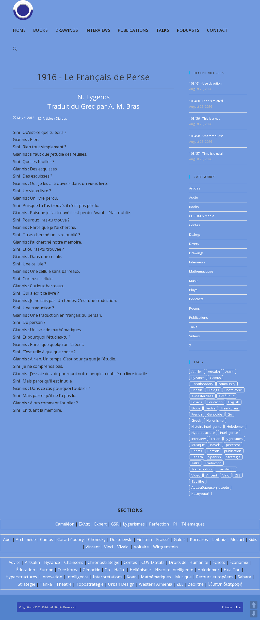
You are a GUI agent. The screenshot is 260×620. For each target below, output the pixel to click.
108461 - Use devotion (205, 83)
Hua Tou (232, 570)
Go (230, 414)
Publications (198, 317)
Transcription (201, 469)
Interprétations (107, 577)
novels (215, 444)
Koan (132, 577)
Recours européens (214, 577)
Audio (193, 197)
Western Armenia (155, 584)
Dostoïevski (121, 539)
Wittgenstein (165, 547)
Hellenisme (215, 420)
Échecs (219, 562)
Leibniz (219, 539)
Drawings (196, 253)
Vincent (211, 475)
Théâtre (64, 584)
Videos (194, 336)
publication (232, 451)
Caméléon (64, 524)
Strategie (233, 457)
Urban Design (121, 584)
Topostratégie (90, 584)
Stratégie (26, 584)
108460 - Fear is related (206, 101)
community (227, 383)
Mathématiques (156, 577)
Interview (198, 438)
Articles (48, 118)
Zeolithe (197, 481)
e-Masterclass (202, 396)
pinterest (233, 444)
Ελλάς (84, 524)
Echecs (196, 402)
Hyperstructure (203, 432)
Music (193, 280)
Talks (193, 327)
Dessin (196, 390)
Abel (7, 539)
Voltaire (141, 547)
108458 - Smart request (206, 136)
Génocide (91, 570)
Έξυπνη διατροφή (225, 584)
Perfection (159, 524)
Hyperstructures (21, 577)
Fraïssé (163, 539)
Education (215, 402)
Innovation (51, 577)
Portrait (213, 451)
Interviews (197, 262)
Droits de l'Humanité (188, 562)
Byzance (198, 377)
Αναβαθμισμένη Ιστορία (210, 487)
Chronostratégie (103, 562)
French (196, 414)
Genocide (214, 414)
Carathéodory (70, 539)
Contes (194, 225)
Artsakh (214, 371)
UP (253, 605)
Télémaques (193, 524)
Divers (194, 243)
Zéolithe (196, 584)
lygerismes (234, 438)
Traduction (213, 463)
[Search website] (15, 49)
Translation (226, 469)
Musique (198, 444)
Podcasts (196, 299)
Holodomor (235, 426)
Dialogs (61, 118)
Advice (15, 562)
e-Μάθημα (227, 396)
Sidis (253, 539)
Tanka (46, 584)
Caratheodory (202, 383)
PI (175, 524)
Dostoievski (233, 390)
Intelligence (229, 432)
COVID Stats (153, 562)
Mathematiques (201, 271)
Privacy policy (231, 607)
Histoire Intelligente (206, 426)
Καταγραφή (200, 493)
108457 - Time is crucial (206, 153)
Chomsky (97, 539)
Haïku (119, 570)
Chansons (73, 562)
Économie (239, 562)
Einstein (144, 539)
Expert (100, 524)
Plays (193, 290)
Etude (195, 408)
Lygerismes (134, 524)
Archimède (26, 539)
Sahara (197, 457)
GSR (115, 524)
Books (194, 206)
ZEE (237, 475)
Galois (180, 539)
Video (195, 475)
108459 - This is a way (204, 118)
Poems (194, 308)
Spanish (214, 457)
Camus (215, 377)
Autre (229, 371)
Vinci (226, 475)
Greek (196, 420)
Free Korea (229, 408)
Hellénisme (140, 570)
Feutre (211, 408)
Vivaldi (123, 547)
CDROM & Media (201, 216)
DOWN (253, 613)
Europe (46, 570)
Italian (215, 438)
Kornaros (199, 539)
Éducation (25, 570)
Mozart (237, 539)
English (233, 402)
